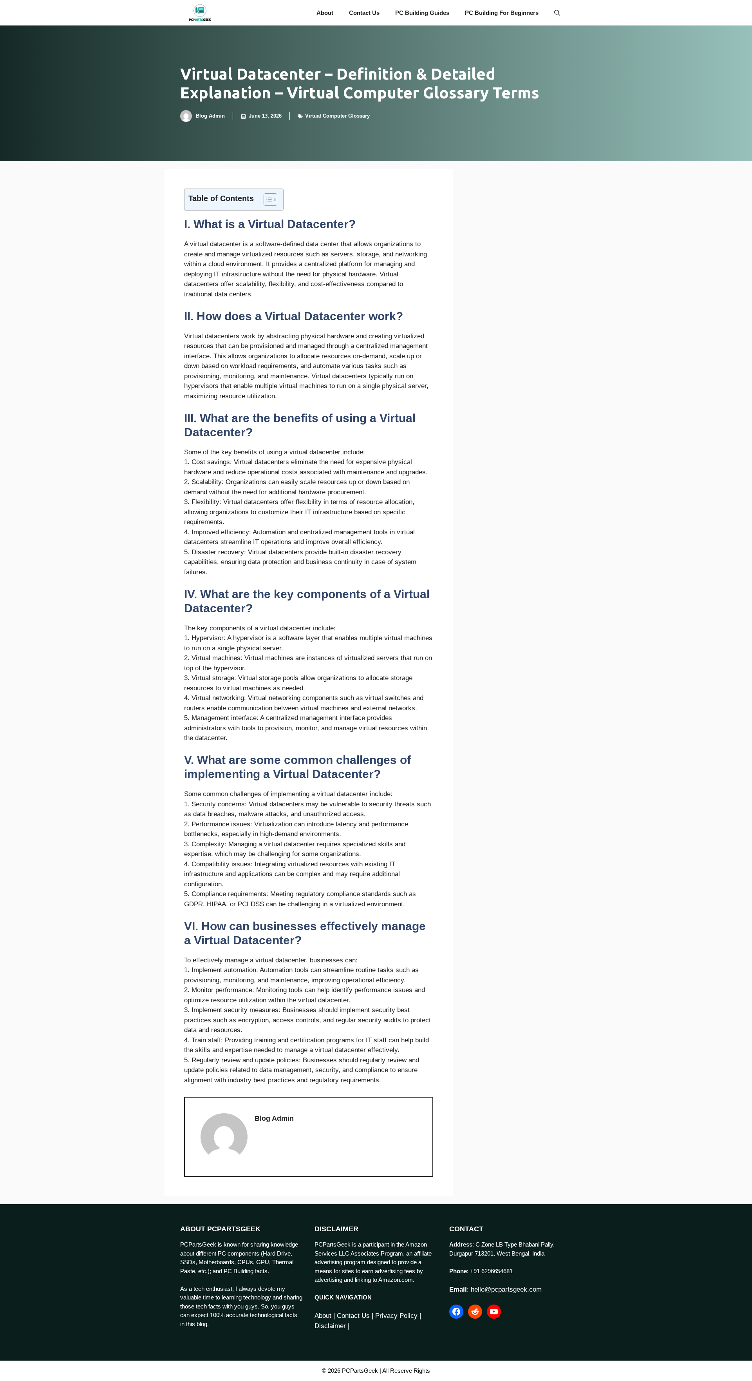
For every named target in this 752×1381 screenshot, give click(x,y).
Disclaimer (330, 1326)
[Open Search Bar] (557, 12)
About (324, 12)
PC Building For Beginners (502, 12)
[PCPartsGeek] (200, 12)
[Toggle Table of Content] (266, 199)
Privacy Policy (396, 1315)
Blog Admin (210, 116)
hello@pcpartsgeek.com (506, 1289)
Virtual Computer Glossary (337, 116)
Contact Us (364, 12)
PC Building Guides (422, 12)
